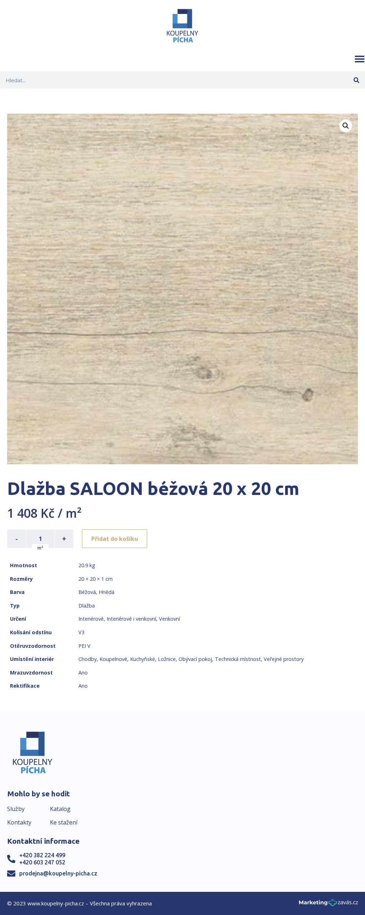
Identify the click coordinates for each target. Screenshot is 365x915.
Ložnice (167, 659)
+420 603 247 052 (42, 862)
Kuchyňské (142, 659)
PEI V (84, 645)
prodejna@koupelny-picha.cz (58, 873)
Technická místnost (238, 659)
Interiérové (91, 618)
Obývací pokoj (195, 659)
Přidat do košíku (114, 539)
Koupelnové (113, 659)
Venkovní (169, 618)
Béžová (87, 592)
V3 (81, 632)
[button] (359, 58)
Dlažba (86, 605)
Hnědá (106, 592)
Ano (83, 672)
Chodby (87, 659)
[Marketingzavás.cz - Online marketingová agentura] (328, 904)
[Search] (356, 80)
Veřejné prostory (284, 659)
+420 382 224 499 (42, 855)
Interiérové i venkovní (131, 618)
